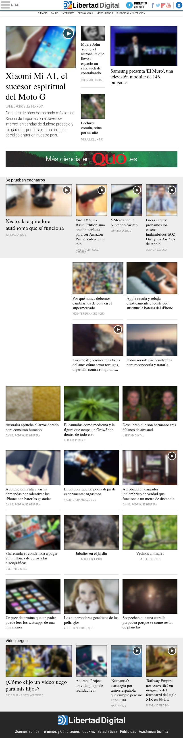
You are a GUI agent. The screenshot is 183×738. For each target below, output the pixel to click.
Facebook (152, 5)
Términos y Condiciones (61, 731)
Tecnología (85, 13)
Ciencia (42, 13)
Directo (140, 5)
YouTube (168, 5)
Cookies (88, 731)
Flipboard (163, 5)
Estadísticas (108, 731)
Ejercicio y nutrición (130, 13)
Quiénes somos (27, 731)
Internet (68, 13)
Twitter (158, 5)
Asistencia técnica (153, 731)
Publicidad (128, 731)
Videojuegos (105, 13)
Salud (54, 13)
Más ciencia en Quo (92, 159)
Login (179, 5)
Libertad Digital (91, 5)
